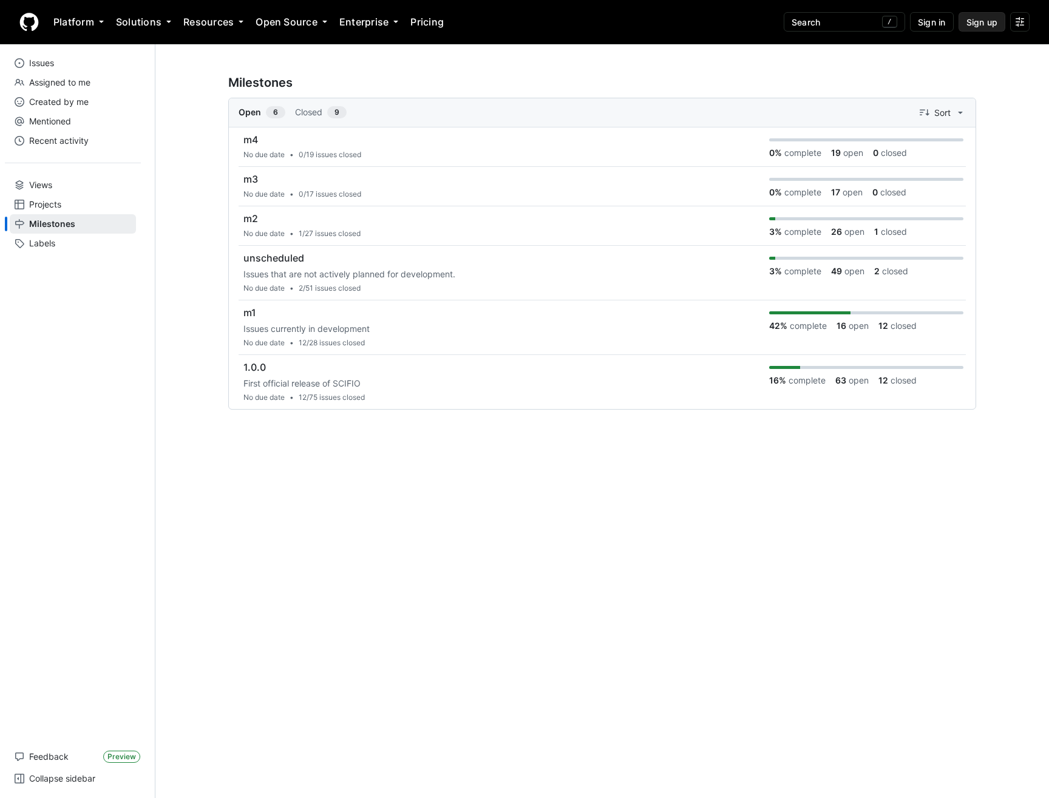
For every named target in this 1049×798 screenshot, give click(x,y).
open (847, 152)
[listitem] (602, 147)
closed (890, 152)
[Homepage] (29, 22)
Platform (73, 22)
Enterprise (364, 22)
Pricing (427, 22)
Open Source (286, 22)
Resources (208, 22)
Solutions (138, 22)
